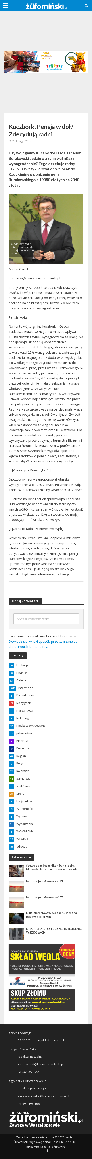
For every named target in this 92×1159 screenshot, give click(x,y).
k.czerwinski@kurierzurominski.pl (41, 1064)
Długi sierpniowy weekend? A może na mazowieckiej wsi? (51, 914)
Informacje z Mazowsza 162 (44, 897)
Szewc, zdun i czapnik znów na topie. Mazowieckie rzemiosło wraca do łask (51, 867)
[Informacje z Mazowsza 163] (16, 886)
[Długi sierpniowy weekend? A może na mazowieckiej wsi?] (16, 918)
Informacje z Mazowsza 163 (44, 881)
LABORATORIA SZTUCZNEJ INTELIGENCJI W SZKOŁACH (54, 930)
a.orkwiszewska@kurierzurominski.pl (43, 1096)
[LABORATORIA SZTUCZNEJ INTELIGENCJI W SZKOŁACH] (16, 934)
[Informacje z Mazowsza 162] (16, 902)
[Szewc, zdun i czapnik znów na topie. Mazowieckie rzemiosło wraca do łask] (16, 871)
